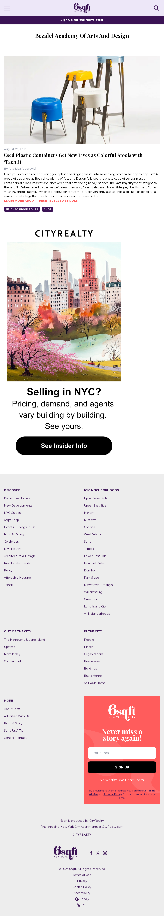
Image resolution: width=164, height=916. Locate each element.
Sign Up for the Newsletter (82, 20)
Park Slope (91, 577)
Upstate (9, 647)
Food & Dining (14, 534)
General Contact (15, 738)
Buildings (90, 668)
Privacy (82, 881)
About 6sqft (12, 709)
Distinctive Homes (17, 498)
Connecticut (12, 661)
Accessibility (82, 893)
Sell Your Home (95, 683)
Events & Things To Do (20, 527)
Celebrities (11, 541)
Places (88, 647)
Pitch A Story (13, 723)
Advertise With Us (16, 716)
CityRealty (96, 820)
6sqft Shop (11, 520)
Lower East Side (95, 556)
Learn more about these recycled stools (41, 200)
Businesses (92, 661)
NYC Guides (12, 513)
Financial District (95, 563)
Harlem (89, 513)
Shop (47, 209)
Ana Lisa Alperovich (23, 168)
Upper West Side (96, 498)
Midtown (90, 520)
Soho (87, 541)
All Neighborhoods (97, 613)
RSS (84, 905)
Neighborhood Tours (22, 209)
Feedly (84, 899)
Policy (8, 570)
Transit (8, 585)
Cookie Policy (82, 887)
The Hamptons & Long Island (24, 640)
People (89, 640)
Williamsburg (93, 592)
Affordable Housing (17, 577)
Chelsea (89, 527)
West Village (92, 534)
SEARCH (157, 8)
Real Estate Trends (17, 563)
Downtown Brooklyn (98, 585)
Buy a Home (93, 676)
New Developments (18, 505)
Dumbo (89, 570)
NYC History (12, 549)
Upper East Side (95, 505)
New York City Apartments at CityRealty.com (91, 827)
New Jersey (12, 654)
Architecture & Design (19, 556)
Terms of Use (82, 875)
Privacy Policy (113, 794)
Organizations (93, 654)
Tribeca (89, 549)
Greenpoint (92, 599)
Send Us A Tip (13, 730)
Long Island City (95, 606)
